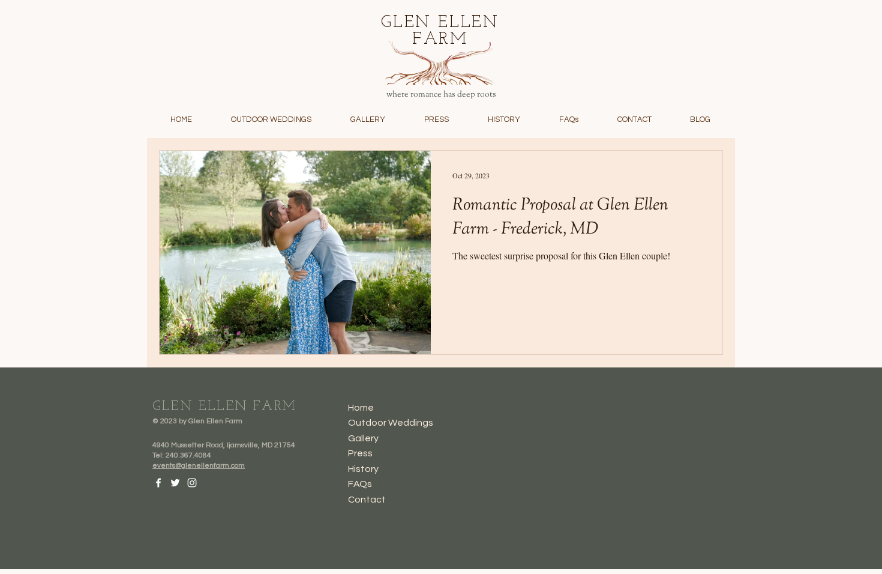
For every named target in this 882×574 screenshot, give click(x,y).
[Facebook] (158, 483)
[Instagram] (192, 483)
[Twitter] (175, 483)
